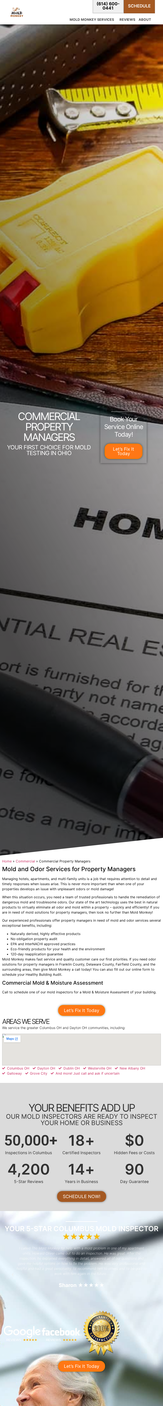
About (145, 19)
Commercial (25, 861)
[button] (13, 1275)
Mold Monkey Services (92, 19)
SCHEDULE (139, 5)
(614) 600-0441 (108, 6)
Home (7, 861)
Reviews (127, 19)
